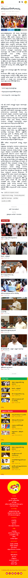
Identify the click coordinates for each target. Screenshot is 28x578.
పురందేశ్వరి (16, 198)
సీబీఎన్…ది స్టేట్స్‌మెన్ (5, 256)
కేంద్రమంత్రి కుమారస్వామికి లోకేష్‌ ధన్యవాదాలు (11, 91)
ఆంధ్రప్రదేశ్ (3, 234)
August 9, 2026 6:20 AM (19, 416)
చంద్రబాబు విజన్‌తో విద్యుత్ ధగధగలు (17, 426)
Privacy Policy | (15, 570)
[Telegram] (7, 573)
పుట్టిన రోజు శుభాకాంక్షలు (7, 198)
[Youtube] (21, 573)
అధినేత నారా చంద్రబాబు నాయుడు (11, 192)
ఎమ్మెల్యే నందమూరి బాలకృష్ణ (7, 195)
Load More (14, 373)
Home (2, 6)
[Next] (15, 100)
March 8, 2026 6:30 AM (19, 435)
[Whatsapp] (10, 573)
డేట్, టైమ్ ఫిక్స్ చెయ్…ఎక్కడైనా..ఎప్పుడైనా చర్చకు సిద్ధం (12, 349)
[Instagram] (18, 573)
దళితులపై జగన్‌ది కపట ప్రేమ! (18, 420)
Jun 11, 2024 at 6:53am (12, 14)
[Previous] (13, 100)
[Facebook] (12, 573)
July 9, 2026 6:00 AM (19, 421)
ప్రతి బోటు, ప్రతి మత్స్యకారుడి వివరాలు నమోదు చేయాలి (19, 467)
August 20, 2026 (7, 276)
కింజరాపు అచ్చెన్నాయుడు (19, 195)
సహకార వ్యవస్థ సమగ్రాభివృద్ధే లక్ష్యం (9, 88)
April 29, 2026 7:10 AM (19, 428)
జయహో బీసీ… (4, 312)
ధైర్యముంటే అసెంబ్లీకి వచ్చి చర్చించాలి (8, 330)
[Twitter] (15, 573)
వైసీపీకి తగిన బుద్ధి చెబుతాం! (7, 367)
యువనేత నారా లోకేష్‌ (6, 201)
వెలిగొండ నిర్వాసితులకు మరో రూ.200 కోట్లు (10, 293)
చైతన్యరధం (4, 14)
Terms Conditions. (23, 570)
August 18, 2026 (7, 332)
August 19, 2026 (7, 313)
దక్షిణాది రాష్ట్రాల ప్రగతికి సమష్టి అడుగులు (9, 238)
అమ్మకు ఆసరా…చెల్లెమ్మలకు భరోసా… (17, 432)
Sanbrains (25, 576)
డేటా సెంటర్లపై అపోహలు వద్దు (7, 275)
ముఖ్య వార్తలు (6, 6)
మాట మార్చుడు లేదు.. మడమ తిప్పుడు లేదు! (11, 95)
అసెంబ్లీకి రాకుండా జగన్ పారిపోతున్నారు (17, 454)
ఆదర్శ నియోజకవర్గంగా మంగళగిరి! (19, 415)
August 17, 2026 (7, 369)
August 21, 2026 (7, 239)
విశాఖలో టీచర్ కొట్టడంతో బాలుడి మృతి (19, 461)
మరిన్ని (2, 407)
